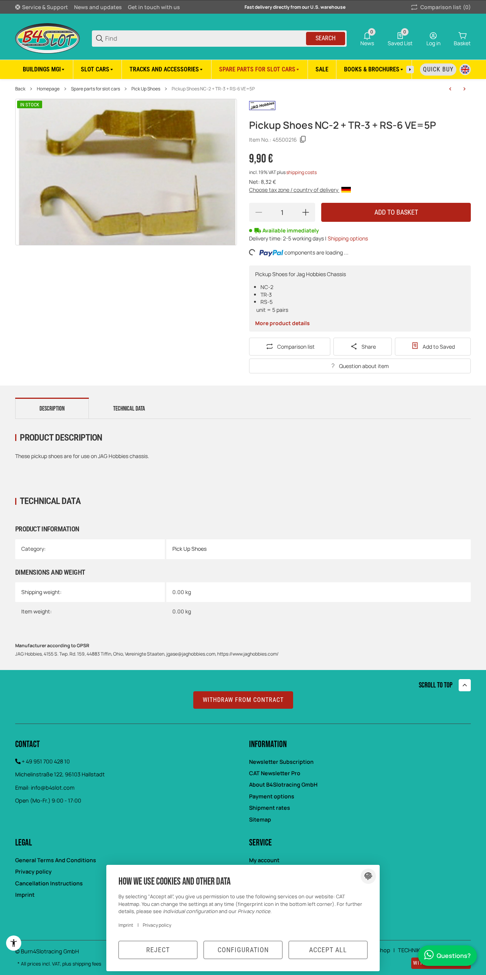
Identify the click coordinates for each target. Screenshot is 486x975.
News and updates (98, 7)
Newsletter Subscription (281, 761)
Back (20, 89)
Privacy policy (157, 925)
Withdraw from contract (243, 699)
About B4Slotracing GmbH (283, 784)
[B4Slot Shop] (47, 37)
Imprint (125, 925)
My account (264, 860)
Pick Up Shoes (145, 89)
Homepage (48, 89)
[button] (465, 685)
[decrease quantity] (258, 212)
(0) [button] (445, 7)
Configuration (243, 950)
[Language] (465, 69)
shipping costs (301, 172)
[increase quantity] (305, 212)
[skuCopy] (303, 139)
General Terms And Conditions (55, 860)
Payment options (271, 796)
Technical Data (129, 408)
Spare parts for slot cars (95, 89)
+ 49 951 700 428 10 (46, 761)
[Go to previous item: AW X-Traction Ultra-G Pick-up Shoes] (450, 88)
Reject (158, 950)
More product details (282, 323)
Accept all (328, 950)
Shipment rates (269, 807)
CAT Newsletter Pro (274, 773)
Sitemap (260, 819)
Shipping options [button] (348, 238)
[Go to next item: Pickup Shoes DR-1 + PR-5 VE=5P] (464, 88)
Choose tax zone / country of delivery (294, 189)
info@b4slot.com (52, 787)
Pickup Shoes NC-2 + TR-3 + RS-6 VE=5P (213, 89)
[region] (243, 69)
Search (326, 38)
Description (52, 408)
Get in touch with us (154, 7)
